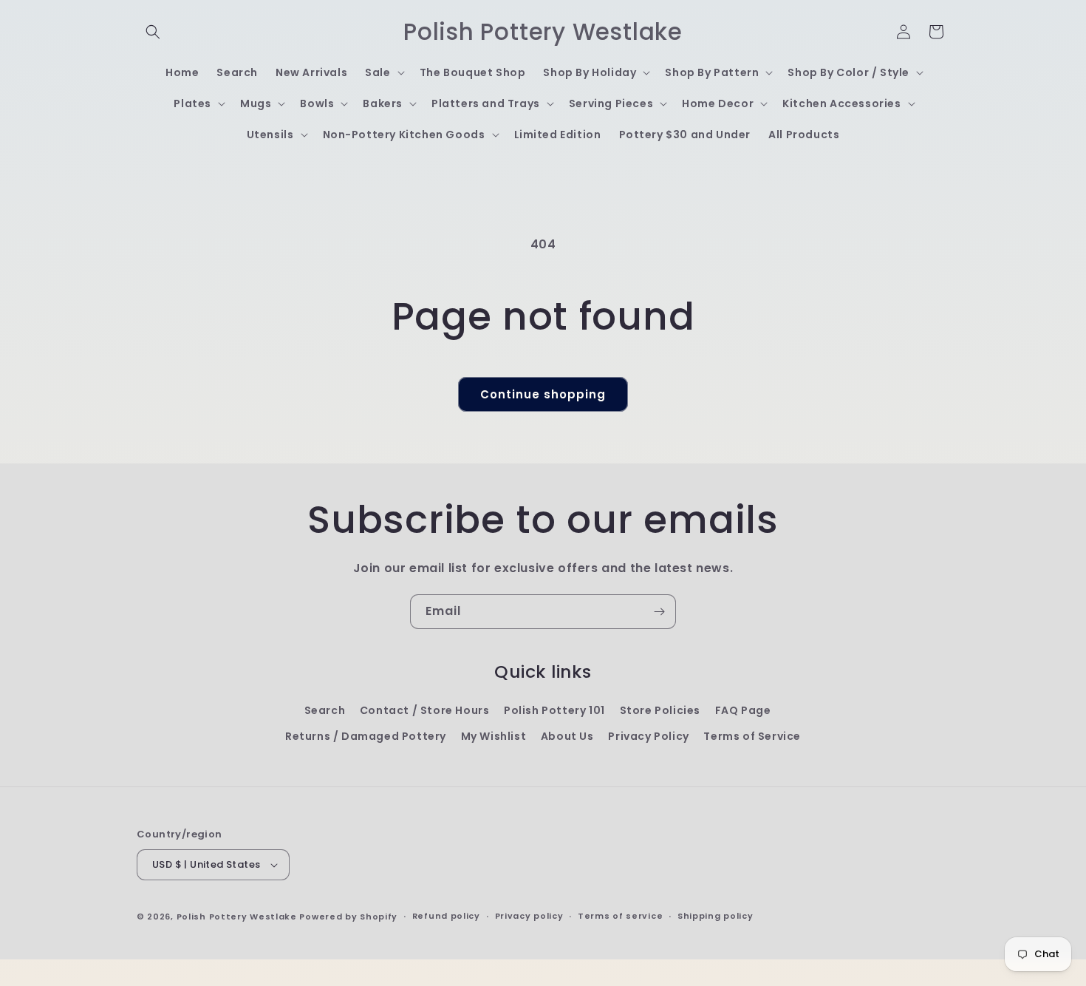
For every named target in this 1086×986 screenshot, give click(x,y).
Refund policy (446, 916)
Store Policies (660, 710)
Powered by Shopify (348, 916)
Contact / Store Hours (425, 710)
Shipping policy (715, 916)
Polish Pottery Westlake (237, 916)
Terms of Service (752, 736)
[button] (153, 32)
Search (325, 710)
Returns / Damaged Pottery (365, 736)
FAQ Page (743, 710)
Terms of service (620, 916)
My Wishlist (494, 736)
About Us (567, 736)
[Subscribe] (659, 611)
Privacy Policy (648, 736)
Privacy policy (529, 916)
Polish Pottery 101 (554, 710)
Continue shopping (543, 394)
